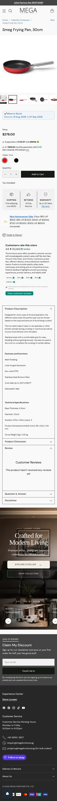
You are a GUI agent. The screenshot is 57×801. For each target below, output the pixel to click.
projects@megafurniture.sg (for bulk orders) (29, 748)
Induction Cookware (20, 20)
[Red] (4, 160)
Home (5, 20)
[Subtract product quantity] (5, 174)
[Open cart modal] (52, 11)
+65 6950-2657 (15, 737)
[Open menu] (4, 11)
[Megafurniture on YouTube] (23, 708)
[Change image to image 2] (13, 99)
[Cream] (10, 160)
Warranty (45, 206)
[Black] (16, 160)
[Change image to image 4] (33, 99)
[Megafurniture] (28, 11)
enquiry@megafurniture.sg (20, 743)
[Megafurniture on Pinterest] (9, 708)
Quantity (6, 168)
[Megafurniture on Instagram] (14, 708)
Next (52, 20)
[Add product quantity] (16, 174)
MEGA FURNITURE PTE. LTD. (22, 786)
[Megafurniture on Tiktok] (18, 708)
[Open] (7, 793)
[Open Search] (10, 11)
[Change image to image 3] (23, 99)
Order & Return (14, 235)
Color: (7, 155)
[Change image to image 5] (44, 99)
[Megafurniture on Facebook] (4, 708)
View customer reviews (19, 293)
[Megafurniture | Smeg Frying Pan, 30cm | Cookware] (28, 64)
